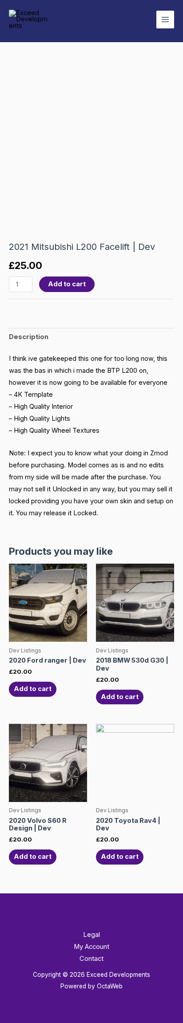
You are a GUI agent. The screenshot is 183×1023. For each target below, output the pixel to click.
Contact (91, 959)
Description (28, 337)
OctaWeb (110, 986)
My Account (91, 947)
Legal (91, 935)
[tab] (91, 337)
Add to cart (67, 284)
